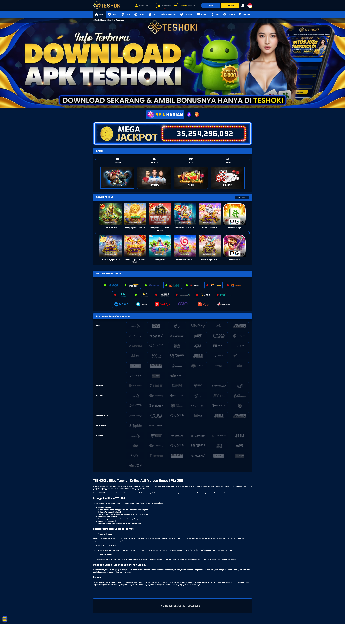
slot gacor (124, 538)
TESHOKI (96, 486)
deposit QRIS (211, 582)
